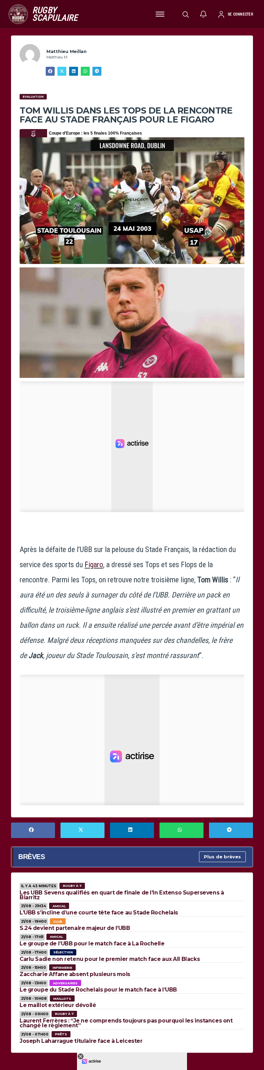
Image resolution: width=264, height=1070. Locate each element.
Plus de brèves (222, 856)
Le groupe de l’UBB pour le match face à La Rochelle (92, 943)
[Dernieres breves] (203, 14)
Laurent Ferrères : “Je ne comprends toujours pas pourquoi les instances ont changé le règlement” (126, 1023)
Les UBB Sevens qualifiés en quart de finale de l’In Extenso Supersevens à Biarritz (122, 895)
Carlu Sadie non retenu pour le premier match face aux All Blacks (110, 959)
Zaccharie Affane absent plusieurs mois (75, 974)
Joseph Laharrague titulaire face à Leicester (81, 1041)
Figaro (94, 564)
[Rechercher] (185, 14)
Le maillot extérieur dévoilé (58, 1005)
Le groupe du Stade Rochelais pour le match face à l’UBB (98, 989)
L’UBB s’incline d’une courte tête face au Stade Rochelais (99, 912)
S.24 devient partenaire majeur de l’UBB (75, 928)
